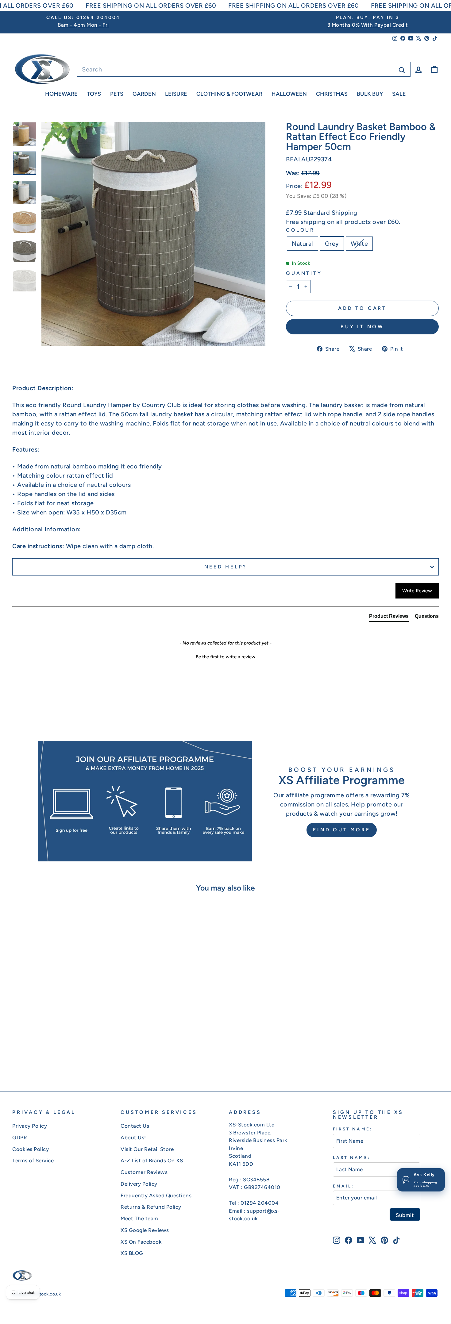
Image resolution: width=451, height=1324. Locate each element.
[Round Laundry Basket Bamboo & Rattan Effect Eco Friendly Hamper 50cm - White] (71, 1055)
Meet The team (139, 1218)
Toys (94, 93)
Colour (300, 230)
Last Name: (351, 1157)
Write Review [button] (417, 591)
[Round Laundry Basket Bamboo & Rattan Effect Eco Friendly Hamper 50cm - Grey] (63, 1055)
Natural (302, 243)
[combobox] (244, 69)
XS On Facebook (141, 1242)
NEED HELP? (225, 567)
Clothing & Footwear (229, 93)
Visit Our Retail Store (147, 1149)
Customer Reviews (144, 1172)
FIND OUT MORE (341, 830)
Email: (343, 1186)
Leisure (176, 93)
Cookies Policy (30, 1149)
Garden (144, 93)
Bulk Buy (370, 93)
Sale (399, 93)
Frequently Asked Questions (156, 1195)
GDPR (19, 1137)
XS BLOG (132, 1253)
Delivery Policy (139, 1184)
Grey (332, 243)
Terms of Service (33, 1160)
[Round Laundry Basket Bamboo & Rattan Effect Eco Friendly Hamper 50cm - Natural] (55, 1055)
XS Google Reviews (145, 1230)
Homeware (61, 93)
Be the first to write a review (225, 657)
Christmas (332, 93)
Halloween (289, 93)
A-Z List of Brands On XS (152, 1160)
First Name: (352, 1128)
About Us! (133, 1137)
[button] (225, 656)
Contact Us (135, 1126)
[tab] (389, 617)
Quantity (304, 273)
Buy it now (362, 326)
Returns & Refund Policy (151, 1207)
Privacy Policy (29, 1126)
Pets (116, 93)
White (359, 243)
